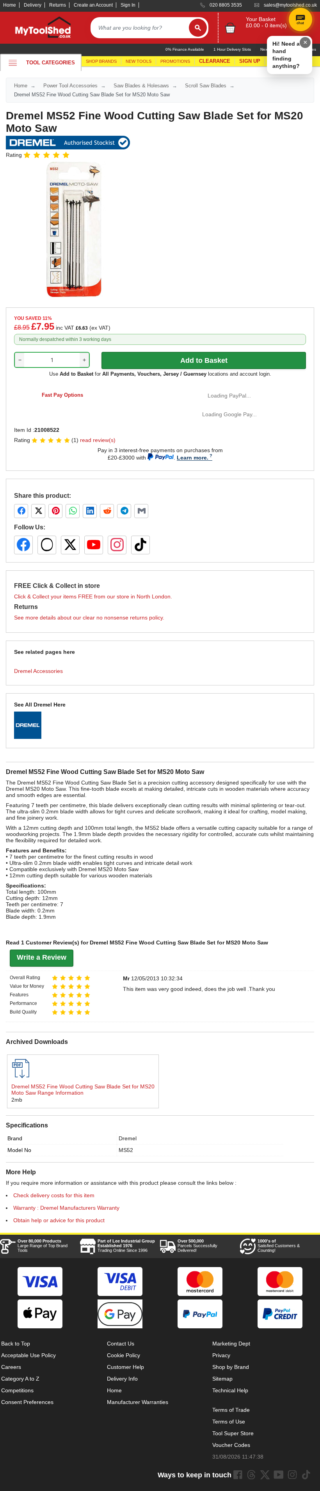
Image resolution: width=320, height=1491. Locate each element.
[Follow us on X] (70, 545)
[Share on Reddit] (107, 511)
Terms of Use (228, 1421)
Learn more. (192, 457)
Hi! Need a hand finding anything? (286, 55)
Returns (57, 5)
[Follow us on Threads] (46, 545)
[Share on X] (38, 511)
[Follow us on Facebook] (23, 545)
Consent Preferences (27, 1402)
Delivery (32, 5)
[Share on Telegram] (124, 511)
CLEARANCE (214, 61)
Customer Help (125, 1367)
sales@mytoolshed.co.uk (290, 5)
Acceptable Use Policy (28, 1355)
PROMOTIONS (175, 61)
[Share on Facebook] (21, 511)
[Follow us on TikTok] (140, 545)
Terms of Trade (231, 1410)
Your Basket (261, 19)
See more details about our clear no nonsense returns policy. (89, 617)
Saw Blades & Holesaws (141, 86)
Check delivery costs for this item (53, 1195)
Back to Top (15, 1343)
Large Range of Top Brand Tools (43, 1246)
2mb (16, 1100)
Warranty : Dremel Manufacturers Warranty (66, 1208)
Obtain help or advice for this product (59, 1220)
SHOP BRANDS (101, 61)
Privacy (221, 1355)
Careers (11, 1367)
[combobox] (139, 28)
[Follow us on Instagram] (117, 545)
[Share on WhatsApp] (73, 511)
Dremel (128, 1138)
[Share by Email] (141, 511)
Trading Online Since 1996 (126, 1246)
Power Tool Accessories (70, 86)
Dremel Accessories (38, 671)
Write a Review (41, 957)
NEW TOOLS (138, 61)
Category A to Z (20, 1379)
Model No (19, 1150)
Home (9, 5)
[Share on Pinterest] (55, 511)
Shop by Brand (230, 1367)
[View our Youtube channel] (278, 1474)
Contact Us (120, 1343)
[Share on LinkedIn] (90, 511)
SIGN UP (249, 61)
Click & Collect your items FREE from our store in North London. (93, 596)
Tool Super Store (233, 1433)
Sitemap (222, 1379)
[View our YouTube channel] (93, 545)
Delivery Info (122, 1379)
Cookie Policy (123, 1355)
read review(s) (98, 440)
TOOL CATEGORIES (50, 63)
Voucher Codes (231, 1445)
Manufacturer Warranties (137, 1402)
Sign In (128, 5)
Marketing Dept (231, 1343)
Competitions (17, 1390)
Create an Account (93, 5)
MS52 (126, 1150)
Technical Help (230, 1390)
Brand (14, 1138)
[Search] (198, 28)
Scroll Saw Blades (205, 86)
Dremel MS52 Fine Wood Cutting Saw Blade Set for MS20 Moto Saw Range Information (83, 1089)
